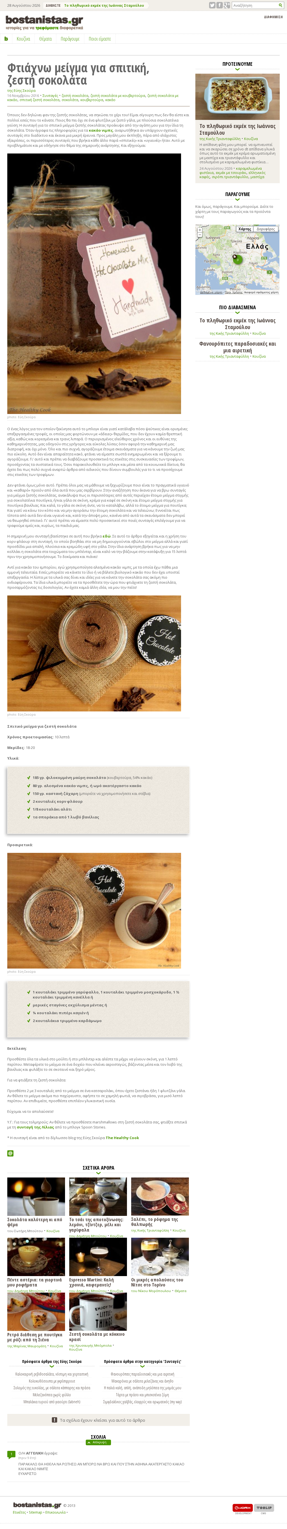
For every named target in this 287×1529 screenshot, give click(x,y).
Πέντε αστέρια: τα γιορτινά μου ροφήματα (34, 1282)
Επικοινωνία (55, 1512)
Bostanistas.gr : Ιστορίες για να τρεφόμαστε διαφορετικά (44, 22)
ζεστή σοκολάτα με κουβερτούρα (118, 95)
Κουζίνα (53, 1231)
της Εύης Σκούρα (21, 90)
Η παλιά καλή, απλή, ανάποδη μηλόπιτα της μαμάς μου (142, 1387)
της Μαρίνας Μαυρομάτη (26, 1346)
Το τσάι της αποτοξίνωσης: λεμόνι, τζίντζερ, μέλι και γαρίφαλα (96, 1224)
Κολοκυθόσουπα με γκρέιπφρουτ (52, 1381)
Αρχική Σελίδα (6, 38)
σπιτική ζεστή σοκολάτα (39, 99)
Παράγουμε (70, 38)
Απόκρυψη (100, 1442)
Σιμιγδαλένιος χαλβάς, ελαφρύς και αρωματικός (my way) (142, 1401)
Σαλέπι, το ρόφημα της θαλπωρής (154, 1221)
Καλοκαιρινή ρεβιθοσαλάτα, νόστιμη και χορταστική (51, 1374)
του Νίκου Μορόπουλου (151, 1291)
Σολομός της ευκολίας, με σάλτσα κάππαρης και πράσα (52, 1387)
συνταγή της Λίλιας (35, 1127)
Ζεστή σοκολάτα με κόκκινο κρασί (97, 1336)
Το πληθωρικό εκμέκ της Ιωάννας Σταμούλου (104, 5)
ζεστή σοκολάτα (75, 95)
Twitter (212, 5)
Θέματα (180, 1291)
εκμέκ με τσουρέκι (231, 172)
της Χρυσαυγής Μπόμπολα (90, 1345)
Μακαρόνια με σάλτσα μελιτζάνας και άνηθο (142, 1381)
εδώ (107, 536)
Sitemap (35, 1512)
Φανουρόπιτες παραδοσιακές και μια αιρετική (142, 1374)
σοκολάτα (70, 99)
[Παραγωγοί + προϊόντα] (237, 293)
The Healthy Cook (122, 1137)
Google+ (227, 5)
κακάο (110, 99)
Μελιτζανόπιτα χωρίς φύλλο (52, 1394)
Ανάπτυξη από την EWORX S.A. (243, 1509)
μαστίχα (257, 176)
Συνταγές (50, 95)
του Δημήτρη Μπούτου (88, 1236)
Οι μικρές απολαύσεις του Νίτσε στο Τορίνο (157, 1282)
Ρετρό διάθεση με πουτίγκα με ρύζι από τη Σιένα (35, 1336)
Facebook (219, 5)
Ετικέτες (19, 1512)
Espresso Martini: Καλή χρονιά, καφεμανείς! (91, 1282)
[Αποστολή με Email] (10, 1153)
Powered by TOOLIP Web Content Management (264, 1509)
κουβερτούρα (91, 99)
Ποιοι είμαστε (100, 38)
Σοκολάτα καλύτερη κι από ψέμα (34, 1221)
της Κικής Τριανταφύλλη (150, 1230)
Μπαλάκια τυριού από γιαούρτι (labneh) (52, 1401)
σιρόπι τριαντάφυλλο (230, 176)
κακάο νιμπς (101, 130)
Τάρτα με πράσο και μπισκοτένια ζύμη (142, 1394)
